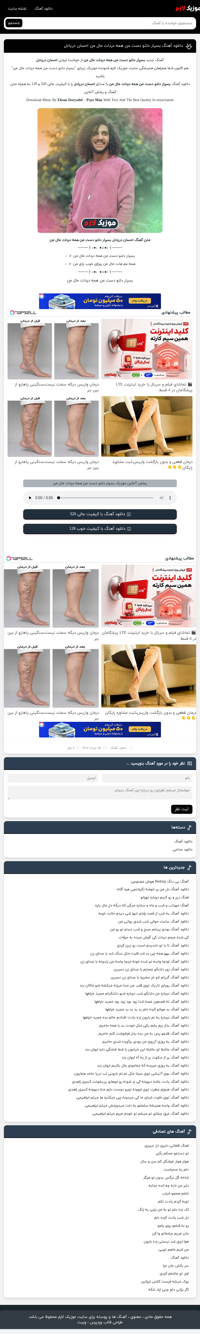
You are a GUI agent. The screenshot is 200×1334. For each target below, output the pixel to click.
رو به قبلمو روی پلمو (173, 1225)
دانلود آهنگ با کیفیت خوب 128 (97, 529)
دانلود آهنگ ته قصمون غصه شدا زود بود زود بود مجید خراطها (141, 1001)
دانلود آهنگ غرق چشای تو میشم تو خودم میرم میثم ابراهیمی (140, 1113)
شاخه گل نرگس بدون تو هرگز (166, 1177)
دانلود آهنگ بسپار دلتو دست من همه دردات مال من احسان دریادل (123, 46)
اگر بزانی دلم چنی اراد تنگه (168, 1289)
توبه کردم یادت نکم (173, 1201)
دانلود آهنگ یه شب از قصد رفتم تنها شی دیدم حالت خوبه (143, 913)
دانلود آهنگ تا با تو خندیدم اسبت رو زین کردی (153, 945)
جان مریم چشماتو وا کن (170, 1233)
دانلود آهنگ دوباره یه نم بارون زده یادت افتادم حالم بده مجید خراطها (136, 1017)
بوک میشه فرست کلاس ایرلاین (165, 1281)
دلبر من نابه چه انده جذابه (169, 1185)
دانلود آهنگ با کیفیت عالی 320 (97, 514)
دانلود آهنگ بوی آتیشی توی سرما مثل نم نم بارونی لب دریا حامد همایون (131, 1073)
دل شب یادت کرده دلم (171, 1217)
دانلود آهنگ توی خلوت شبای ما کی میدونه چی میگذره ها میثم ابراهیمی (132, 1097)
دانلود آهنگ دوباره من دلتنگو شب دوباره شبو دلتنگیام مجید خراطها (137, 993)
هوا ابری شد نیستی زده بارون (166, 1241)
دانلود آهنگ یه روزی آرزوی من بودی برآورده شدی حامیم (145, 1041)
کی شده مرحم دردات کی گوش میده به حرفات (153, 937)
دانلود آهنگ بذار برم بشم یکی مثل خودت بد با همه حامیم (144, 1025)
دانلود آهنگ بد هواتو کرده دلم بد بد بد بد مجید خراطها (147, 1009)
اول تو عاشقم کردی (174, 1273)
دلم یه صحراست (176, 1169)
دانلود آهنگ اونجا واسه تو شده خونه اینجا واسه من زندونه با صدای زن (134, 961)
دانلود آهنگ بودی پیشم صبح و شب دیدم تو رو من (149, 929)
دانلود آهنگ (43, 8)
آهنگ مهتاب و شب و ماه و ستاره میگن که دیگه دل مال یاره (142, 905)
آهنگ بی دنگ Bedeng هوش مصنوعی (160, 881)
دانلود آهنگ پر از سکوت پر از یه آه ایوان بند (155, 1057)
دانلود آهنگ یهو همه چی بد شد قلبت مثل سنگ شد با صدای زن (139, 953)
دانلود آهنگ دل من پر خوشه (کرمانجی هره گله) (153, 889)
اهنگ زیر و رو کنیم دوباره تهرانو (165, 897)
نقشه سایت (17, 8)
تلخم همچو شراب (175, 1193)
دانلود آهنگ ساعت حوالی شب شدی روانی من (153, 921)
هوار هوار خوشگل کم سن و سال (164, 1161)
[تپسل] (41, 296)
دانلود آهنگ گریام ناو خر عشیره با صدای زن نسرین (150, 977)
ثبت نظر (182, 809)
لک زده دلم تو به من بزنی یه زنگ (163, 1209)
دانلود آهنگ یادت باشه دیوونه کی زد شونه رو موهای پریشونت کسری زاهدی (130, 1081)
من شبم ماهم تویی (174, 1249)
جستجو (14, 23)
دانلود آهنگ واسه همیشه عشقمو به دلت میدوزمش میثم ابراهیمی (137, 1105)
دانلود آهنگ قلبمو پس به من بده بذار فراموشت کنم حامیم (144, 1033)
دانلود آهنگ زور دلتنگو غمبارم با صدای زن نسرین (151, 969)
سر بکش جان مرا (176, 1265)
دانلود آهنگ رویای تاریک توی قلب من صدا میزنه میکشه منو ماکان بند (134, 985)
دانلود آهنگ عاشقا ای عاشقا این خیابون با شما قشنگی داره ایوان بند (137, 1049)
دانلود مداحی (182, 849)
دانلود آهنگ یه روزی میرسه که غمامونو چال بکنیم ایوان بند (143, 1065)
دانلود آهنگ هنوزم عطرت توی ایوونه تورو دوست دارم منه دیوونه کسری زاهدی (128, 1089)
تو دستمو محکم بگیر (172, 1153)
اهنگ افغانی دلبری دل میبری (167, 1145)
